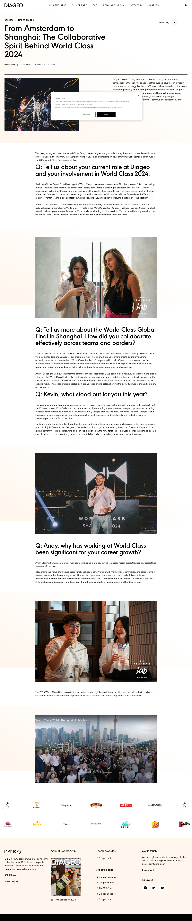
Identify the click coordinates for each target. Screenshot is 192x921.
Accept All (106, 114)
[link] (57, 5)
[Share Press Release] (174, 22)
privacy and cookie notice (89, 107)
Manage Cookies (86, 114)
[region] (96, 106)
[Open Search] (186, 5)
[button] (148, 775)
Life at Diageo (26, 20)
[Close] (138, 95)
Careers (9, 20)
